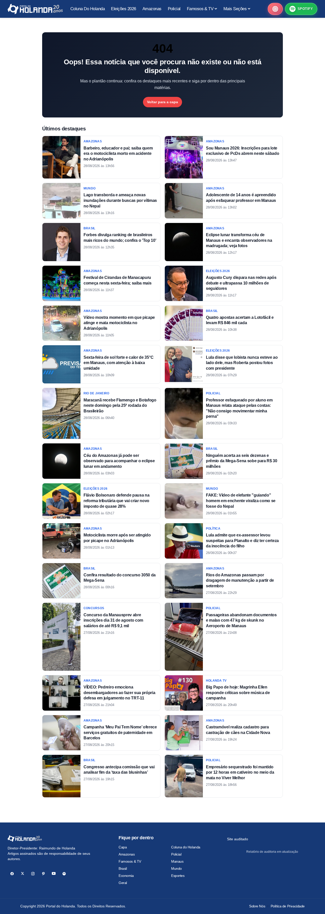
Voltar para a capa (162, 102)
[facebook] (12, 873)
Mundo (176, 868)
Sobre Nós (257, 906)
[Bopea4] (35, 9)
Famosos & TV (130, 861)
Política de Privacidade (288, 906)
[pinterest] (43, 873)
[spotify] (64, 873)
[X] (22, 873)
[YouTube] (53, 873)
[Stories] (275, 9)
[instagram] (32, 873)
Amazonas (127, 854)
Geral (123, 883)
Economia (126, 876)
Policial (176, 854)
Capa (123, 847)
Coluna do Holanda (185, 847)
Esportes (178, 876)
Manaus (177, 861)
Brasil (123, 868)
